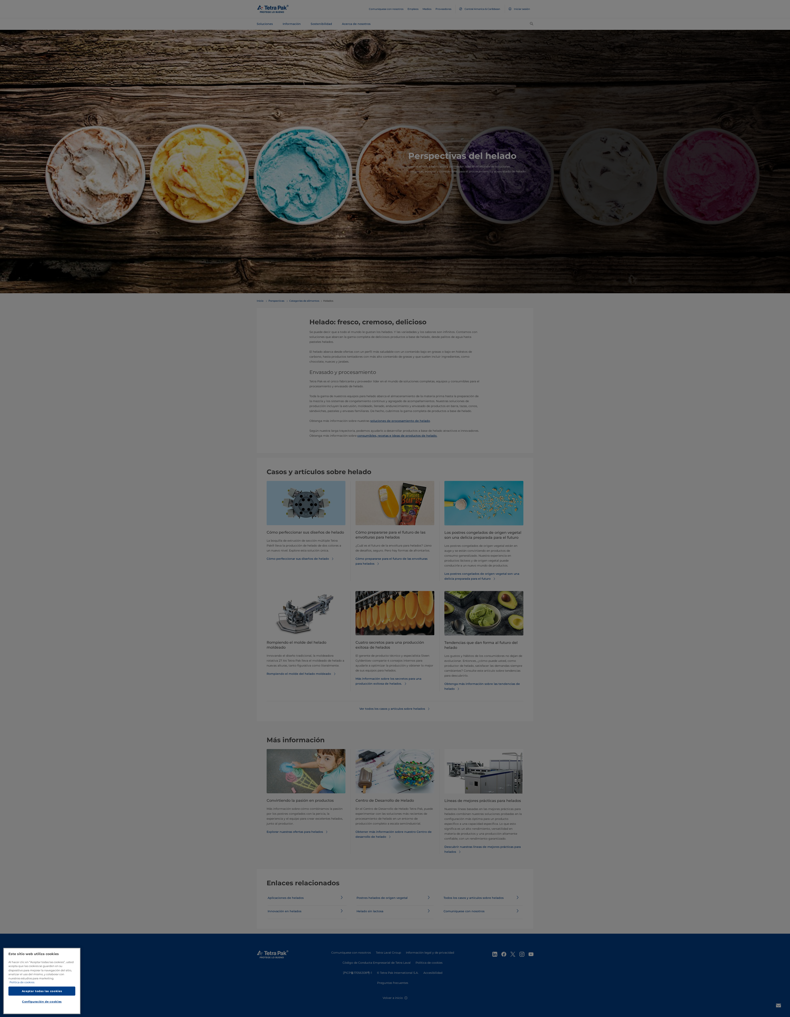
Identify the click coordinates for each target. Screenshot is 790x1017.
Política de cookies (21, 982)
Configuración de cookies (42, 1001)
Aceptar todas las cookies (42, 991)
